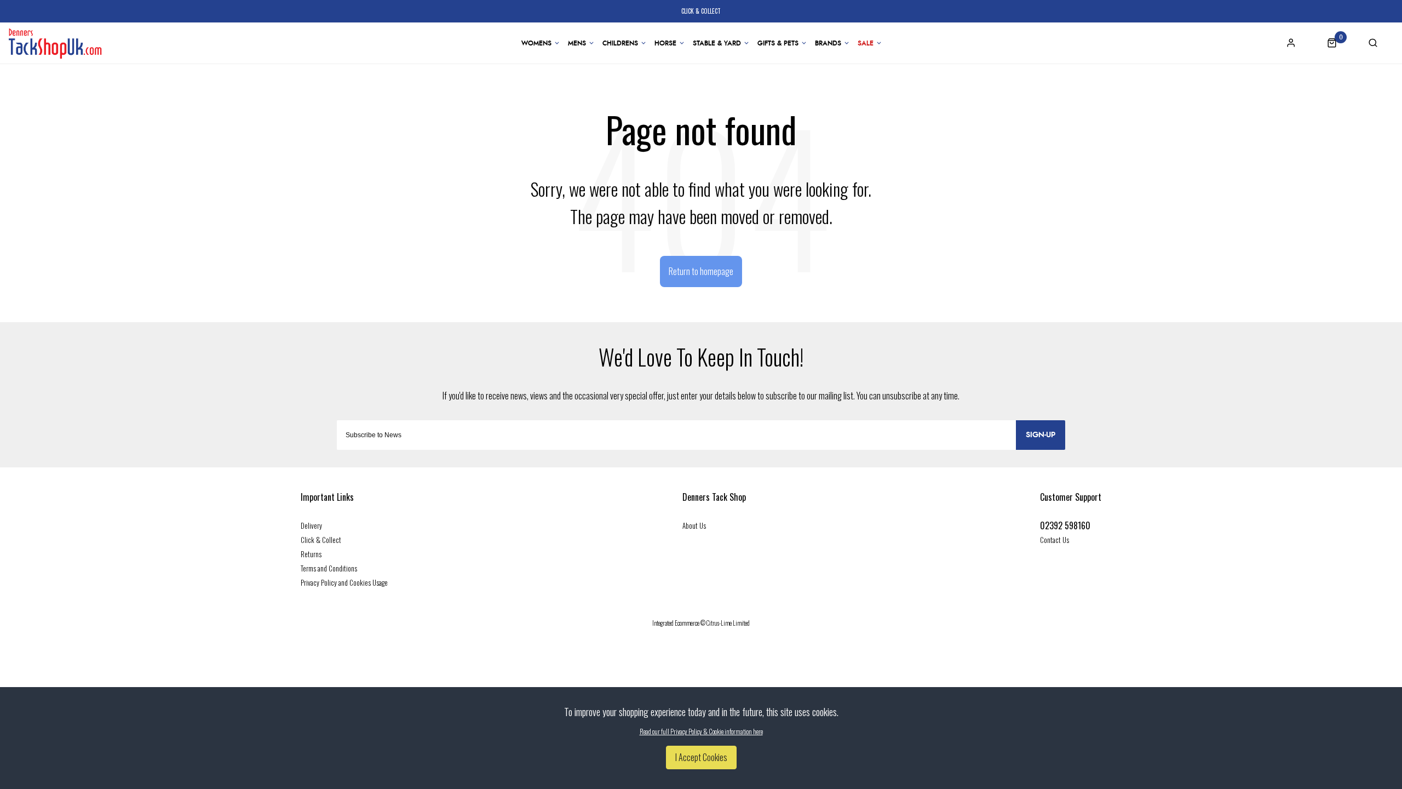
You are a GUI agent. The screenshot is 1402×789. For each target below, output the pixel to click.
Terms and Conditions (329, 568)
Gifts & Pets (777, 43)
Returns (311, 553)
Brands (828, 43)
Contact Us (1054, 539)
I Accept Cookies (701, 757)
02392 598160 (1065, 525)
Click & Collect (321, 539)
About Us (694, 525)
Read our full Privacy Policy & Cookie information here (701, 731)
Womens (536, 43)
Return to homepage (701, 271)
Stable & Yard (717, 43)
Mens (577, 43)
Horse (665, 43)
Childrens (620, 43)
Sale (866, 43)
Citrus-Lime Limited (728, 623)
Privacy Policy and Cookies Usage (344, 582)
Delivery (311, 525)
